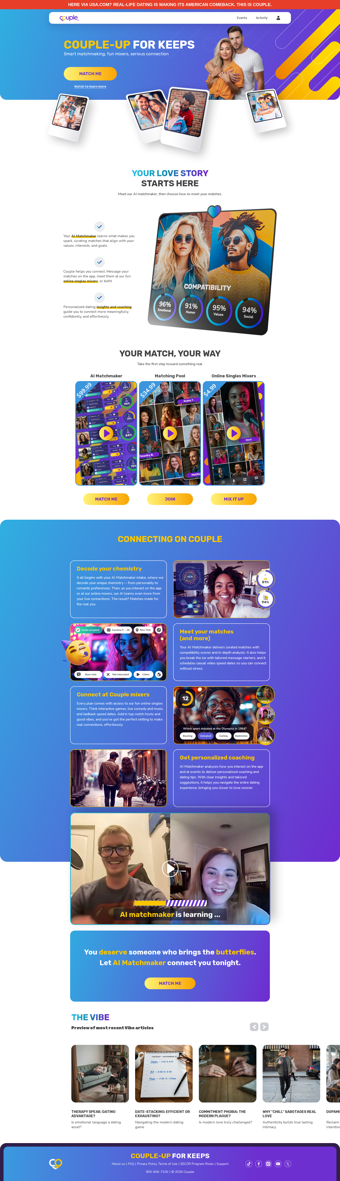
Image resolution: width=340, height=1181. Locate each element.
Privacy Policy (147, 1164)
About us (118, 1164)
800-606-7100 (157, 1172)
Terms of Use (167, 1164)
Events (242, 18)
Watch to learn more (90, 86)
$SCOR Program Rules (197, 1164)
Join (170, 499)
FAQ (131, 1164)
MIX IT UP (234, 499)
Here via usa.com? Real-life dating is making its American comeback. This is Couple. (170, 4)
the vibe (90, 1017)
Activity (262, 18)
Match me (90, 73)
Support (222, 1164)
